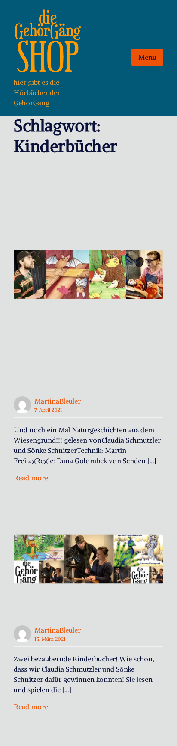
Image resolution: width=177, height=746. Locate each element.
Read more (31, 477)
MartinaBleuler (57, 401)
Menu (147, 57)
